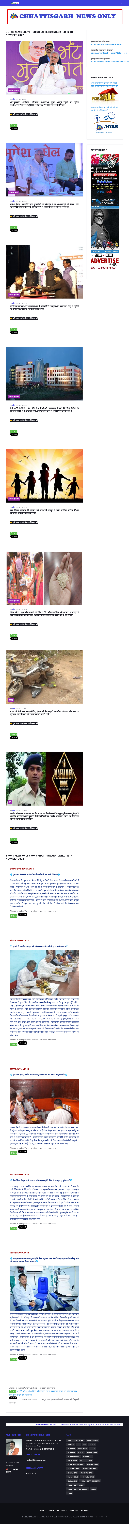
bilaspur (71, 1449)
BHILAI (92, 1449)
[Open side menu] (7, 3)
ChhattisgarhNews (75, 1440)
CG (78, 1444)
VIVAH (70, 1493)
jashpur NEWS (86, 1473)
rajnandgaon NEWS (75, 1465)
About (42, 1510)
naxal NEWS (72, 1481)
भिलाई (11, 700)
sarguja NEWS (73, 1469)
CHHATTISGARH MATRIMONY (78, 1489)
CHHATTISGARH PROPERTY (90, 1481)
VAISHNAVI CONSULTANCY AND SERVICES (43, 1440)
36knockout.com (100, 1517)
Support (74, 1510)
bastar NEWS (73, 1477)
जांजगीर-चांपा (13, 192)
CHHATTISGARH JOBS (75, 1485)
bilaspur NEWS (73, 1457)
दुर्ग (10, 802)
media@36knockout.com (36, 1460)
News (51, 1510)
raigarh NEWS (92, 1465)
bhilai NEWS (72, 1461)
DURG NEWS (82, 1449)
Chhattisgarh (92, 1440)
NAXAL (80, 1453)
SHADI (93, 1489)
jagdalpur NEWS (89, 1469)
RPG (84, 1444)
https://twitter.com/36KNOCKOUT (106, 44)
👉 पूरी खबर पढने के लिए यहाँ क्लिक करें (24, 114)
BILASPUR (71, 1453)
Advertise (62, 1510)
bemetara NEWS (88, 1477)
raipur (92, 1444)
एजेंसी (14, 99)
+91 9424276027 (32, 1473)
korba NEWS (72, 1473)
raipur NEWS (92, 1453)
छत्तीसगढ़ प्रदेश (14, 90)
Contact (85, 1510)
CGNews (71, 1444)
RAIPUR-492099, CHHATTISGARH (40, 1449)
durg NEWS (87, 1457)
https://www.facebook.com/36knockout (109, 53)
